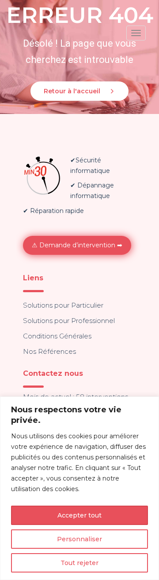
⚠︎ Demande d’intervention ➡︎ (77, 245)
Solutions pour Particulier (63, 305)
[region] (79, 488)
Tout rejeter (79, 563)
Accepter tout (79, 515)
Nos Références (49, 351)
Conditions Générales (57, 336)
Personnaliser (79, 539)
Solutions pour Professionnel (69, 320)
